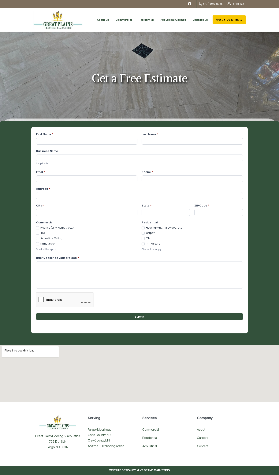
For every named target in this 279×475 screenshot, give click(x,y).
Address (43, 189)
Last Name (150, 134)
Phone (147, 172)
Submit (139, 316)
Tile (42, 233)
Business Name (47, 151)
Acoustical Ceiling (51, 238)
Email (41, 172)
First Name (44, 134)
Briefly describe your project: (57, 258)
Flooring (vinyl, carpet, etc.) (57, 227)
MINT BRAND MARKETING (153, 470)
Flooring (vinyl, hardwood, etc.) (164, 227)
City (40, 205)
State (147, 205)
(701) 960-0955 (213, 4)
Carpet (150, 233)
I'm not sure (47, 243)
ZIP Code (201, 205)
